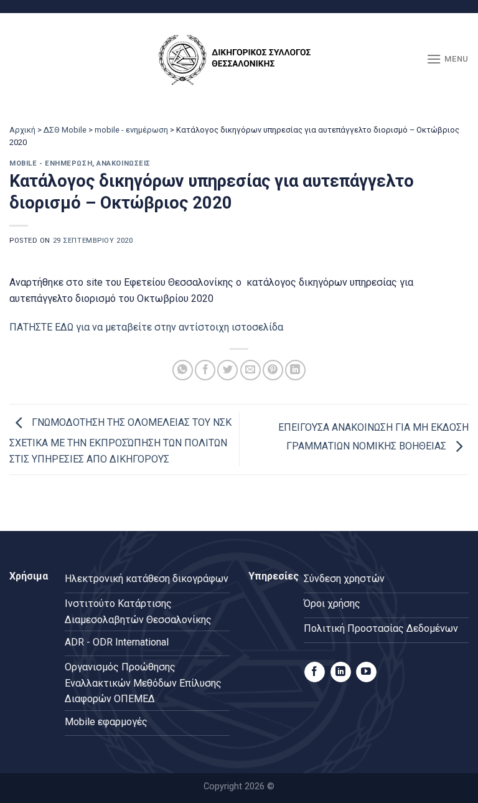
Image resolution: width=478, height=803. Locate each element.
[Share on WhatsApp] (182, 370)
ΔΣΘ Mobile (65, 129)
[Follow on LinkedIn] (340, 672)
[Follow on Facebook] (314, 672)
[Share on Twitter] (227, 370)
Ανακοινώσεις (123, 163)
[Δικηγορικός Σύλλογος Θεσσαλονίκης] (239, 59)
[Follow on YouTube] (366, 672)
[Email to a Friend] (250, 370)
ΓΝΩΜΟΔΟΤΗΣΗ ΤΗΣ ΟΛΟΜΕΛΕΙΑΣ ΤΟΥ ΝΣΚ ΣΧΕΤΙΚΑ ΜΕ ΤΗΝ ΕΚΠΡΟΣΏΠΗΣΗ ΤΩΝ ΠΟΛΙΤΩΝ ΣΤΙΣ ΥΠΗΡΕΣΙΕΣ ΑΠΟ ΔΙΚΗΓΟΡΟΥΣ (120, 440)
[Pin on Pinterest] (273, 370)
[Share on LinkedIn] (295, 370)
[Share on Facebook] (205, 370)
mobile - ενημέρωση (131, 129)
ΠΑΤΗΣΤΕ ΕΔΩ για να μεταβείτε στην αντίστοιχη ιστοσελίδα (146, 327)
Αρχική (22, 129)
